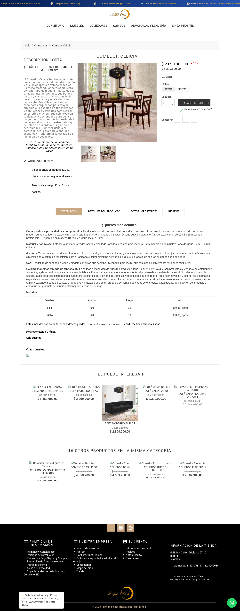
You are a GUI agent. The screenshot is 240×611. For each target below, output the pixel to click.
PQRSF (80, 551)
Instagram (130, 527)
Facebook (111, 527)
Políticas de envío (37, 564)
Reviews (173, 211)
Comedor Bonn (120, 467)
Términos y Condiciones (41, 551)
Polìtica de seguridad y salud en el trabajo (94, 559)
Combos (119, 26)
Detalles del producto (104, 211)
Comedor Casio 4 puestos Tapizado (47, 471)
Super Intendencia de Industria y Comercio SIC (44, 572)
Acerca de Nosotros (87, 548)
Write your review (39, 161)
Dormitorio (55, 26)
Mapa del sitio (84, 568)
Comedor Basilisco (84, 467)
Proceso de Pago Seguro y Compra (47, 558)
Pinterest (194, 119)
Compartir (177, 119)
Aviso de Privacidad (38, 568)
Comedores (98, 26)
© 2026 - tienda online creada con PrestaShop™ (120, 606)
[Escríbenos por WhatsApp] (232, 603)
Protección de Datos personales (45, 561)
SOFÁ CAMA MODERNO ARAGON (192, 395)
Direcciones (132, 558)
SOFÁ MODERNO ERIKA (84, 390)
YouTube (120, 527)
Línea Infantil (183, 26)
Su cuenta (137, 541)
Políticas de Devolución (40, 555)
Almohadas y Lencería (148, 26)
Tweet (186, 119)
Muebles (77, 26)
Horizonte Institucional (89, 555)
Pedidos (130, 551)
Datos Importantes (144, 211)
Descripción (69, 211)
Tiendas (81, 571)
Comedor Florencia (192, 467)
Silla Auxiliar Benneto (47, 390)
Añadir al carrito (196, 103)
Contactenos (83, 564)
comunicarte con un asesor (104, 324)
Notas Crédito (134, 555)
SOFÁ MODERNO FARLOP (120, 423)
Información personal (138, 548)
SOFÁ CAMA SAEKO (156, 390)
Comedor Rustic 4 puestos (156, 468)
